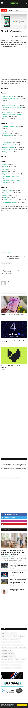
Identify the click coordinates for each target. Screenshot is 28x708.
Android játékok (14, 36)
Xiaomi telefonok (6, 667)
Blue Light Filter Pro (8, 96)
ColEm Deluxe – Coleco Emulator (11, 176)
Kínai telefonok (6, 644)
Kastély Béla (7, 556)
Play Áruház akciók (6, 263)
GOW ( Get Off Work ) (8, 152)
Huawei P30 (5, 639)
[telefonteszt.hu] (12, 686)
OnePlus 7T (22, 647)
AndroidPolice (6, 252)
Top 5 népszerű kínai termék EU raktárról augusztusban (17, 573)
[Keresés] (26, 3)
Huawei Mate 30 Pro (15, 639)
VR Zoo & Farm (7, 142)
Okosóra (4, 647)
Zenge (5, 131)
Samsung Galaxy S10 (20, 659)
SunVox (5, 171)
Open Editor (6, 103)
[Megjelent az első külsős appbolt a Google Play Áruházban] (14, 355)
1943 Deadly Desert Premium (10, 200)
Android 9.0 (5, 633)
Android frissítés (6, 636)
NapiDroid (14, 3)
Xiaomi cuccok (19, 662)
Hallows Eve (6, 119)
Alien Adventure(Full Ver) (9, 149)
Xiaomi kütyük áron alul (13, 10)
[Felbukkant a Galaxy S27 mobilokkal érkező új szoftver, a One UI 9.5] (14, 304)
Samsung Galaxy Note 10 (8, 656)
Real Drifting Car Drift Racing (10, 202)
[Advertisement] (14, 63)
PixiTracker (6, 167)
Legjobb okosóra (17, 644)
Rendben (22, 704)
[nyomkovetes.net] (12, 694)
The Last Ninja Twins (8, 193)
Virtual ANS (6, 164)
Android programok (22, 36)
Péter (5, 35)
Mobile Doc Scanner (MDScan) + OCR (12, 98)
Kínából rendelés (15, 642)
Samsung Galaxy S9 (7, 659)
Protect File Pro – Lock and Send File (12, 107)
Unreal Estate (6, 195)
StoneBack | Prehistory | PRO (10, 138)
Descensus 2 (6, 133)
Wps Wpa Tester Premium (10, 174)
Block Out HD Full (7, 190)
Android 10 (13, 633)
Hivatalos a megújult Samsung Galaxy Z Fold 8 (17, 590)
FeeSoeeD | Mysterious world (11, 126)
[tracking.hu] (12, 678)
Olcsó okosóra (13, 647)
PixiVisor (5, 169)
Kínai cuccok (5, 642)
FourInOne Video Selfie (9, 105)
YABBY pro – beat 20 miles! (10, 144)
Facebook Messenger (19, 636)
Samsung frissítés (6, 650)
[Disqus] (14, 395)
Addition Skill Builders (8, 147)
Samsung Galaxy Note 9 (8, 653)
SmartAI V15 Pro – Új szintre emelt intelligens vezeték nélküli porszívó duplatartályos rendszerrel (12, 552)
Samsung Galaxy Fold (7, 662)
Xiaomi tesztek (17, 667)
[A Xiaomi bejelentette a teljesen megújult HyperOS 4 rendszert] (14, 329)
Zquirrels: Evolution (8, 135)
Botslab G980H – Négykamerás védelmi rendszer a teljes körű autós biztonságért (18, 565)
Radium (5, 197)
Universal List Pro (7, 112)
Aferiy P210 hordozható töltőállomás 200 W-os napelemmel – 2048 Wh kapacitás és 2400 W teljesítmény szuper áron (18, 581)
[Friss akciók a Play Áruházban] (14, 21)
